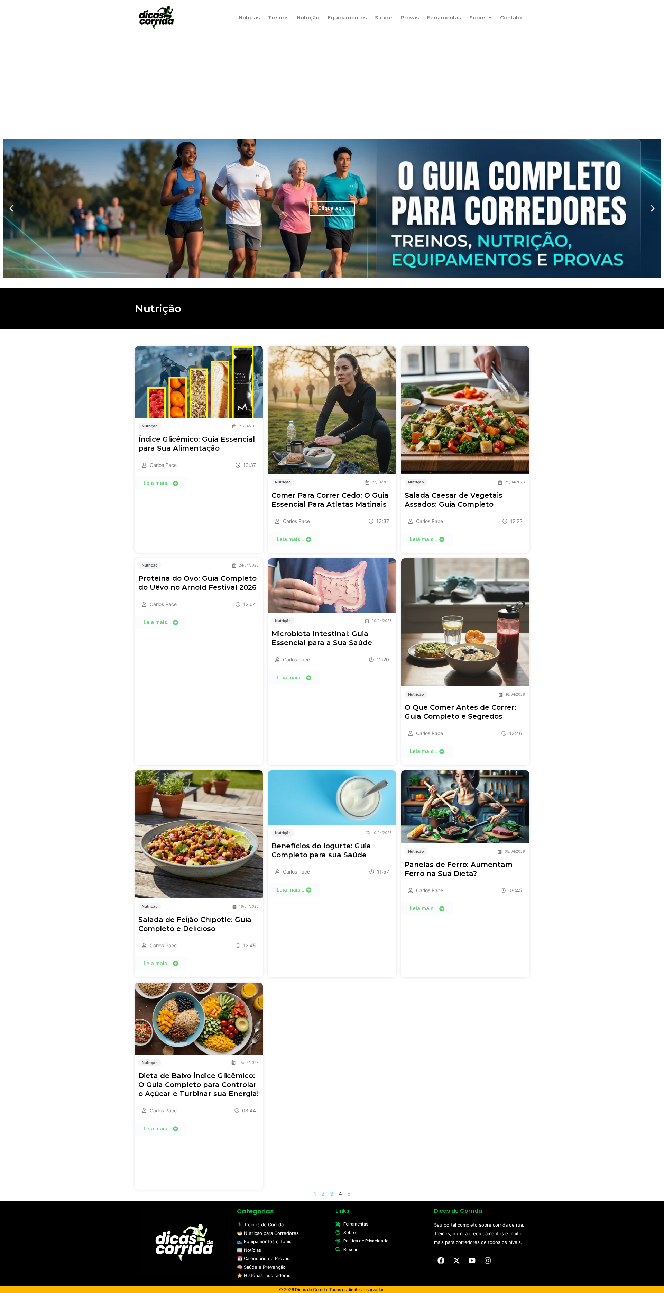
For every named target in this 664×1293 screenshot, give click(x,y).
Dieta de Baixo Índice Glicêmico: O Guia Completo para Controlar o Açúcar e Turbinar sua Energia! (198, 1085)
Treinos (278, 17)
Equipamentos (347, 17)
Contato (511, 17)
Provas (409, 17)
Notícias (249, 17)
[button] (480, 17)
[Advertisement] (332, 84)
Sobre (477, 17)
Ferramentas (444, 17)
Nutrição (308, 17)
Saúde (383, 17)
